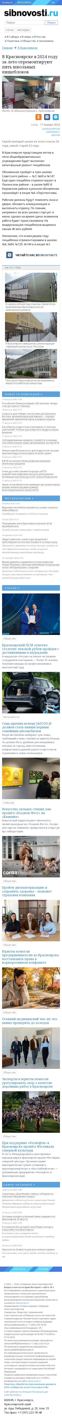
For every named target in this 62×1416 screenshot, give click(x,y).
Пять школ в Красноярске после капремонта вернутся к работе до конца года (30, 382)
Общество (29, 41)
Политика (13, 41)
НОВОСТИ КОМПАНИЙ (24, 394)
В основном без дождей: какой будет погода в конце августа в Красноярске (27, 1228)
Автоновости (11, 717)
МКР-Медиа (23, 30)
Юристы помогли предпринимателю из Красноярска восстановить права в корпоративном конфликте (30, 957)
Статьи (10, 30)
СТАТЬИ (12, 588)
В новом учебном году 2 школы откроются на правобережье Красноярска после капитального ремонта (30, 306)
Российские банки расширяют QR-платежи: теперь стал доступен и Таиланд (30, 405)
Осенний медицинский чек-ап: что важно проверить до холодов (29, 1021)
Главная (7, 48)
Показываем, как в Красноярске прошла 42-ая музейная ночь (27, 525)
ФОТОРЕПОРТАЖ (19, 498)
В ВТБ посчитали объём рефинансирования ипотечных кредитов (26, 462)
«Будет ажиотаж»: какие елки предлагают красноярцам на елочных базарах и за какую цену (29, 540)
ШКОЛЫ (55, 135)
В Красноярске (28, 48)
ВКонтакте (48, 255)
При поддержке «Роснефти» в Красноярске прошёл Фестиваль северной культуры (28, 1146)
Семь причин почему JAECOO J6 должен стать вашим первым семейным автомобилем (26, 727)
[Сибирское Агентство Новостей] (31, 12)
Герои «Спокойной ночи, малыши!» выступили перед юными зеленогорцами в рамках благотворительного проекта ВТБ (31, 487)
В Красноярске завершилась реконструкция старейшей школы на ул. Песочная (30, 345)
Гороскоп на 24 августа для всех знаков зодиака (28, 1249)
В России (39, 36)
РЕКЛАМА (43, 1269)
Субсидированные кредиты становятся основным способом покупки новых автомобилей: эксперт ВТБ (30, 441)
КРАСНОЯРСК (24, 2)
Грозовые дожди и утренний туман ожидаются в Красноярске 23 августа (28, 1218)
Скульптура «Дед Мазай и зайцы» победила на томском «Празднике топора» (27, 1195)
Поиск (51, 22)
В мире (26, 36)
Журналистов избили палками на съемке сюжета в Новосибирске (30, 509)
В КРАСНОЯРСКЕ (51, 128)
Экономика (46, 41)
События (8, 802)
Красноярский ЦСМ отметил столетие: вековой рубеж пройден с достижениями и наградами (30, 649)
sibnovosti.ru (22, 1302)
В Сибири (13, 36)
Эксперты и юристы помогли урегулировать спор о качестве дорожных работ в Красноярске (27, 1082)
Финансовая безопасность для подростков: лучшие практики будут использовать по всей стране (30, 452)
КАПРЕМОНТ (53, 131)
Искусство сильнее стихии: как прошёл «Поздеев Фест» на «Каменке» (26, 813)
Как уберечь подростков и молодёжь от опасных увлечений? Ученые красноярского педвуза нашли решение (30, 429)
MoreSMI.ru (15, 1394)
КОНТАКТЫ (19, 1269)
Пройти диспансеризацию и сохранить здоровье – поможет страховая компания (27, 891)
